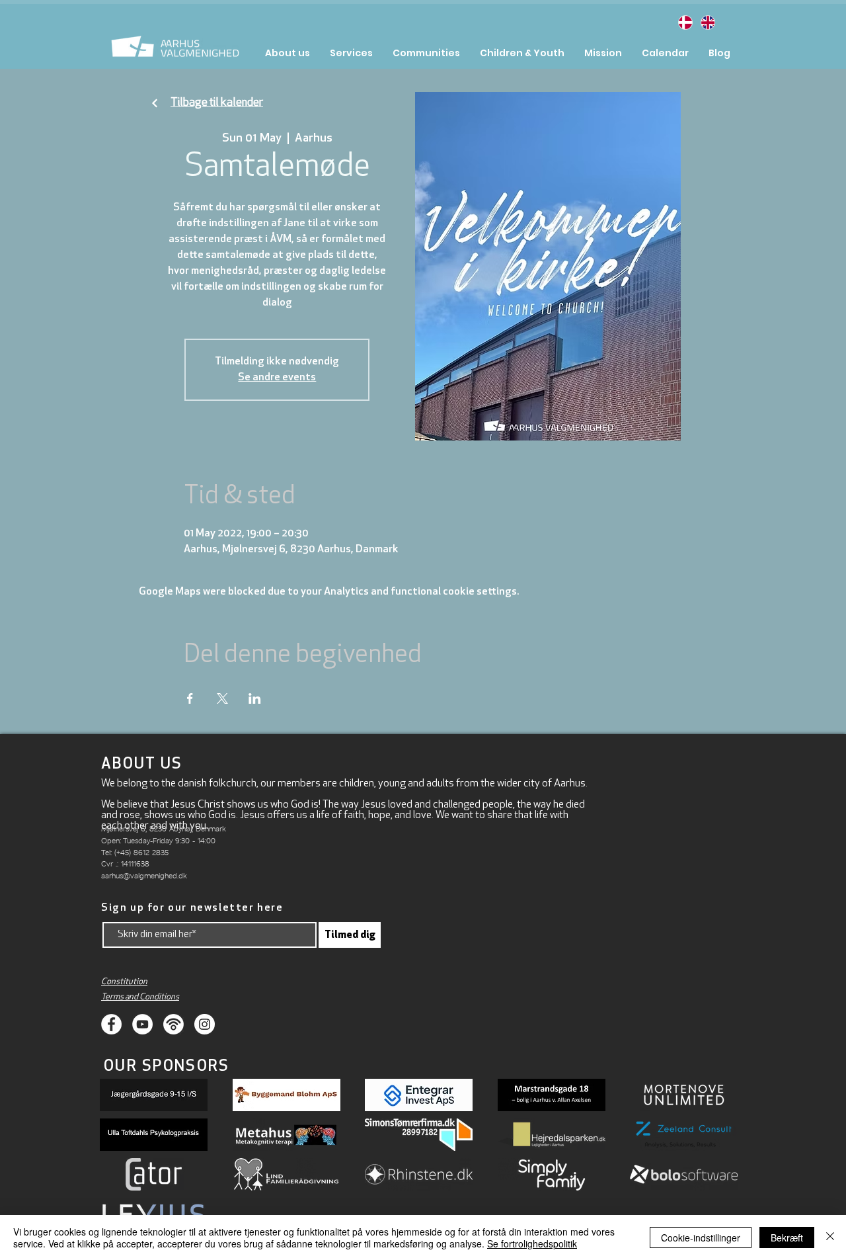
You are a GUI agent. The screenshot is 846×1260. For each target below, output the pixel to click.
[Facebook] (111, 1024)
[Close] (830, 1237)
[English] (707, 22)
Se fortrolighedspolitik (532, 1243)
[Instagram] (204, 1024)
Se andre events (277, 377)
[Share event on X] (222, 698)
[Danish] (685, 22)
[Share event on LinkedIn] (255, 698)
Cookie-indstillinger (700, 1237)
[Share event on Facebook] (190, 698)
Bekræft (787, 1237)
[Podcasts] (173, 1024)
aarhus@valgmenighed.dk (144, 875)
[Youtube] (142, 1024)
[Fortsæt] (155, 103)
